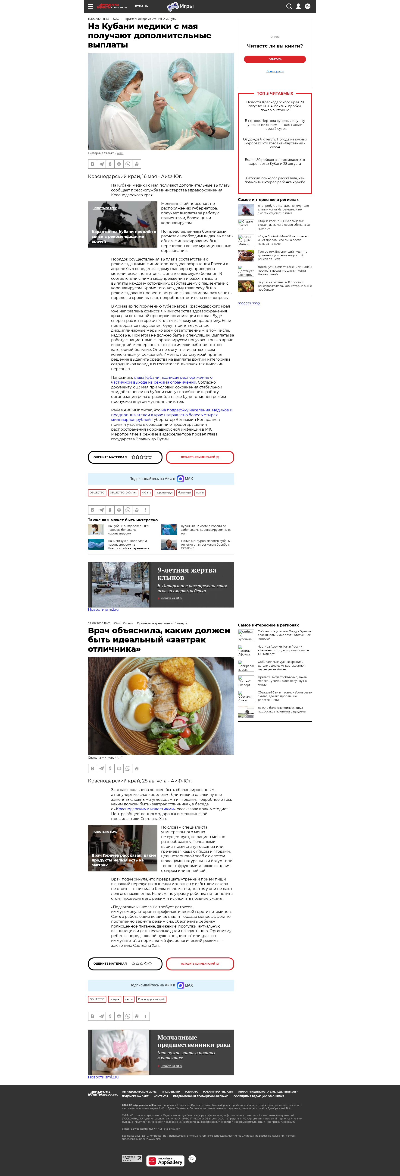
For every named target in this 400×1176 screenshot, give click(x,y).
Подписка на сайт (135, 1096)
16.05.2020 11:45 (98, 19)
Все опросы (275, 71)
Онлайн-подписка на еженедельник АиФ (268, 1091)
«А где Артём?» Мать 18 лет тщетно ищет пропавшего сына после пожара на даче (283, 240)
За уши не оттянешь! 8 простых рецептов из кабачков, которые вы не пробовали (285, 285)
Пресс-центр (171, 1091)
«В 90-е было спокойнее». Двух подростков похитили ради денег (282, 709)
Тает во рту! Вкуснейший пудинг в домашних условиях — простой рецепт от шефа (282, 255)
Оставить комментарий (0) (200, 457)
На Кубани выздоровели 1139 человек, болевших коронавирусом (128, 529)
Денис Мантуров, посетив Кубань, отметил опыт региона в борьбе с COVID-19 (206, 544)
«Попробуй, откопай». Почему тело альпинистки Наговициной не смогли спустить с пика (283, 209)
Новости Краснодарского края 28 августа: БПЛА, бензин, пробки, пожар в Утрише (275, 106)
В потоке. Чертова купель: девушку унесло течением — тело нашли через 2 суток (275, 125)
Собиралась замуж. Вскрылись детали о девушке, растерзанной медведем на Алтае (282, 665)
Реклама (191, 1091)
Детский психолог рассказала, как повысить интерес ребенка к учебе (275, 180)
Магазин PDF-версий (218, 1091)
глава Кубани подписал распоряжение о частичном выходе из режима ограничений (161, 380)
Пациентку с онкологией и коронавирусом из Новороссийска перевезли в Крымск (118, 546)
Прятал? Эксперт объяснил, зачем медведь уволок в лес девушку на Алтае (282, 680)
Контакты (161, 1096)
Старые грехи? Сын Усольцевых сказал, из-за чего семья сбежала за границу (284, 224)
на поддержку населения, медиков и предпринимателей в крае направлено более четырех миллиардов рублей (171, 415)
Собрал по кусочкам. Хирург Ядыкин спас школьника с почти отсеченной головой (285, 634)
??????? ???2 (249, 304)
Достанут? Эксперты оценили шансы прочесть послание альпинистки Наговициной (285, 270)
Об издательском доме (139, 1091)
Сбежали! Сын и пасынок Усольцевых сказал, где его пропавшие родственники (285, 696)
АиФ (120, 153)
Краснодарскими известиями (145, 809)
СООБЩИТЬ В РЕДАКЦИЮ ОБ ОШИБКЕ (259, 1096)
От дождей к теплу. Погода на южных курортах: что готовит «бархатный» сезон (275, 143)
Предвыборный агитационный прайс (200, 1096)
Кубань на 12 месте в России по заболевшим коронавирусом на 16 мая (206, 529)
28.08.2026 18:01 (99, 623)
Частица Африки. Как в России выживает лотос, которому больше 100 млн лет (283, 650)
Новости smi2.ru (103, 609)
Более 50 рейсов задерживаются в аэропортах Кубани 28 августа (275, 162)
